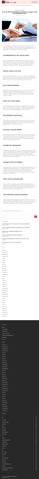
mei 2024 (3, 278)
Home (3, 5)
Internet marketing (6, 440)
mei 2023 (3, 302)
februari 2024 (4, 284)
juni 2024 (3, 276)
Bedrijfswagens (5, 422)
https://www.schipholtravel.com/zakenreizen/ (12, 210)
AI (2, 416)
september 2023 (5, 294)
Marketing (4, 446)
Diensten (4, 430)
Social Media (4, 452)
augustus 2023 (5, 296)
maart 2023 (4, 306)
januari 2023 (4, 310)
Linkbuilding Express (5, 477)
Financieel (4, 434)
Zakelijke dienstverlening (8, 5)
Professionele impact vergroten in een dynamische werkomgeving (16, 223)
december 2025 (5, 252)
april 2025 (4, 264)
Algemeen (4, 420)
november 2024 (5, 270)
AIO (2, 418)
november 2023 (5, 290)
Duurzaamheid (5, 432)
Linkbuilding (4, 331)
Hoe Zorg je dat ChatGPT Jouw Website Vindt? (12, 242)
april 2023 (4, 304)
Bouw (3, 426)
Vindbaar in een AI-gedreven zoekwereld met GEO (12, 231)
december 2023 (5, 288)
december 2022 (5, 312)
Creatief (4, 428)
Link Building (5, 444)
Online (3, 448)
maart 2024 (4, 282)
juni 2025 (3, 260)
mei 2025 (3, 262)
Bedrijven (4, 424)
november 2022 (5, 314)
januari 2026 (4, 250)
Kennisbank (4, 337)
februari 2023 (4, 308)
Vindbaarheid (5, 329)
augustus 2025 (5, 256)
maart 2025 (4, 266)
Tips (3, 456)
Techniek (4, 454)
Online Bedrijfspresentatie (7, 335)
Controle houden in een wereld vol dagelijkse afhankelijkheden (16, 227)
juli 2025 (3, 258)
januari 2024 (4, 286)
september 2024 (5, 274)
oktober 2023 (4, 292)
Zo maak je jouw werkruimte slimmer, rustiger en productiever (15, 238)
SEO (2, 450)
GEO (3, 436)
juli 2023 (3, 298)
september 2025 (5, 254)
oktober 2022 (4, 316)
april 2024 (4, 280)
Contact (4, 339)
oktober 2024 (4, 272)
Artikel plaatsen (5, 333)
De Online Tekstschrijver (12, 476)
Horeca (3, 438)
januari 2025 (4, 268)
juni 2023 (3, 300)
